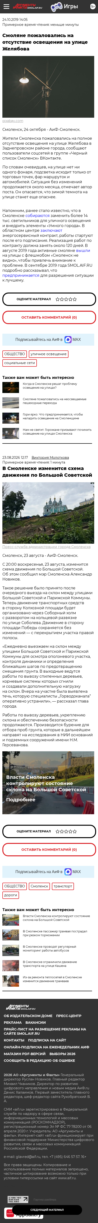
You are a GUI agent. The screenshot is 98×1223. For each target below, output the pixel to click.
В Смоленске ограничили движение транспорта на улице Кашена (50, 964)
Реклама (13, 1022)
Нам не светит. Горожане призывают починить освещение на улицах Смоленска (57, 431)
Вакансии (35, 1022)
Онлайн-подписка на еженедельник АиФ (46, 1047)
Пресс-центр (68, 1016)
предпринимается (20, 275)
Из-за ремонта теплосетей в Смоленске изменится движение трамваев (52, 979)
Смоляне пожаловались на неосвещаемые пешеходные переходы (54, 401)
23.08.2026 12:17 (15, 457)
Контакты (14, 1040)
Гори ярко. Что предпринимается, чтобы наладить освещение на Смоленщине (53, 416)
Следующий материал (47, 1210)
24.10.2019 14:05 (15, 19)
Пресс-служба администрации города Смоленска (46, 547)
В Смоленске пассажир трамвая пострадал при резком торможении (55, 933)
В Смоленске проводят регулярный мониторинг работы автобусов (49, 948)
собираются (37, 215)
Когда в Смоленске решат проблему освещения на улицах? (50, 385)
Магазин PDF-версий (25, 1054)
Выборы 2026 (62, 1054)
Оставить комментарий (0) (49, 317)
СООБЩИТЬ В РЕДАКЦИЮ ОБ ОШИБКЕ (39, 1060)
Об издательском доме (28, 1016)
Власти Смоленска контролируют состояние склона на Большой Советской (46, 783)
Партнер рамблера (45, 1199)
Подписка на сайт (47, 1040)
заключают (51, 230)
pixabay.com (12, 121)
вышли (83, 250)
